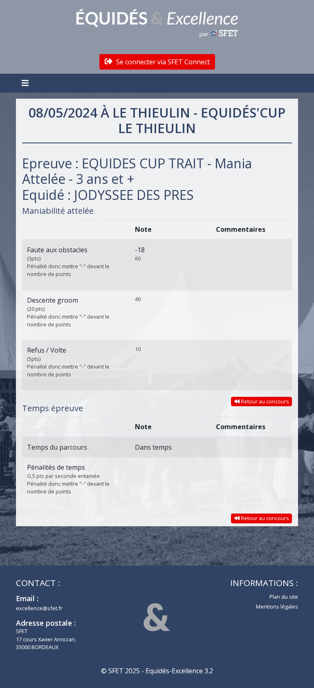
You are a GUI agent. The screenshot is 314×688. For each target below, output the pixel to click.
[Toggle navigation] (26, 83)
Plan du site (283, 596)
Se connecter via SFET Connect (162, 61)
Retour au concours (264, 401)
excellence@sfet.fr (39, 608)
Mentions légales (277, 606)
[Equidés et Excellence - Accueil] (157, 23)
